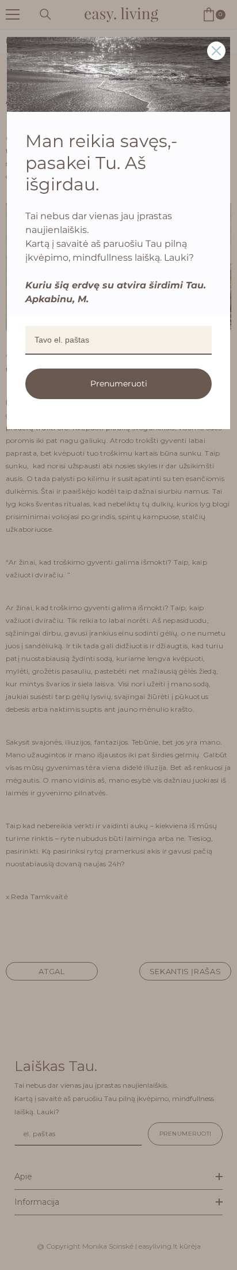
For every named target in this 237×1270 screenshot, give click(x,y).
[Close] (216, 51)
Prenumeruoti (118, 383)
